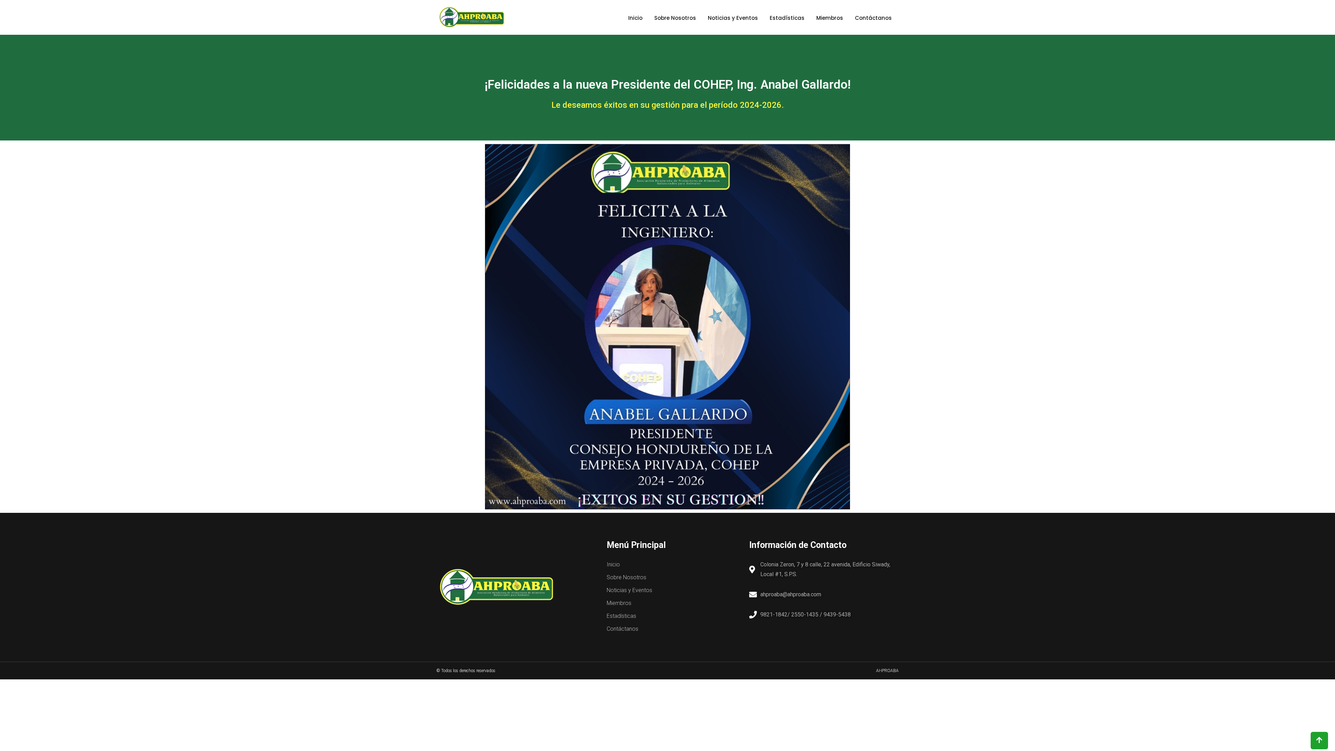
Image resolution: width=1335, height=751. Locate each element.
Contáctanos (873, 18)
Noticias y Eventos (733, 18)
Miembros (829, 18)
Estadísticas (787, 18)
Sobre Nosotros (675, 18)
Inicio (635, 18)
